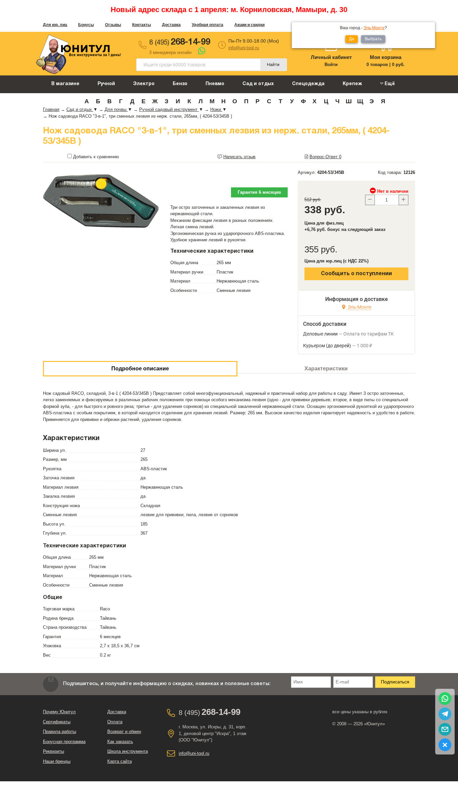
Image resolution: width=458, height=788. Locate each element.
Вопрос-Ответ (325, 156)
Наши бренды (56, 761)
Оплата (114, 721)
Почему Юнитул (59, 711)
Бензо (180, 84)
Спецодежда (308, 84)
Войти (331, 64)
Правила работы (59, 731)
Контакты (141, 24)
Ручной (106, 84)
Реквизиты (53, 751)
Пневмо (215, 84)
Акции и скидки (249, 24)
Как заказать (120, 741)
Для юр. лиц (55, 24)
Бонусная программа (64, 741)
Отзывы (113, 24)
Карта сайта (119, 761)
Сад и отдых (258, 84)
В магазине (65, 84)
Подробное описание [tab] (140, 368)
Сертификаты (56, 721)
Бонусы (86, 24)
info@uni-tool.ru (243, 47)
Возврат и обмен (124, 731)
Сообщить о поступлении (356, 273)
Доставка (171, 24)
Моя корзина (385, 57)
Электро (144, 84)
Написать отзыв (239, 156)
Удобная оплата (207, 24)
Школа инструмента (127, 751)
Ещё (389, 84)
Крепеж (352, 84)
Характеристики (326, 368)
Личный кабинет (331, 57)
